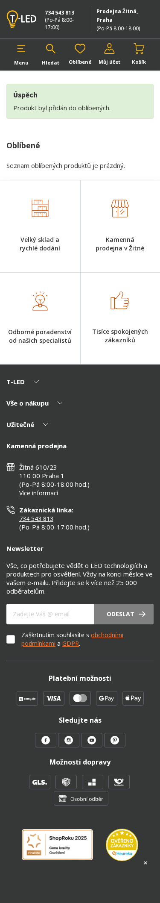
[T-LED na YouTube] (92, 745)
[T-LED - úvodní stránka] (22, 19)
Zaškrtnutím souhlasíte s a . (72, 639)
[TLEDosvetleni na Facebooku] (46, 745)
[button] (21, 54)
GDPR (70, 643)
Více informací (38, 493)
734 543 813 (59, 12)
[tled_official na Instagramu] (69, 745)
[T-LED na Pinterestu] (114, 745)
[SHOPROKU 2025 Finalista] (64, 850)
